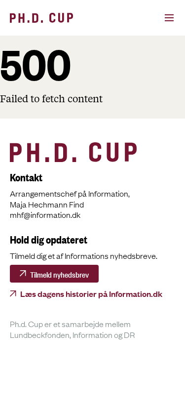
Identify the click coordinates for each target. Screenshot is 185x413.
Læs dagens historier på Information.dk (91, 293)
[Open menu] (158, 18)
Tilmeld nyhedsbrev (59, 274)
